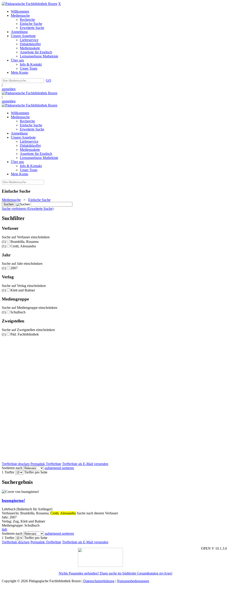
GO (48, 80)
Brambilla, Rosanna (24, 242)
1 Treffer (8, 472)
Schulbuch (17, 312)
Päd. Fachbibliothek (24, 334)
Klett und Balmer (22, 290)
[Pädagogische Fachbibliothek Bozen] (29, 4)
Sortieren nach (12, 468)
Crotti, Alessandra (23, 246)
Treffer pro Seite (35, 472)
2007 (14, 268)
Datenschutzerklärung (98, 581)
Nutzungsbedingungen (133, 581)
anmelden (9, 89)
